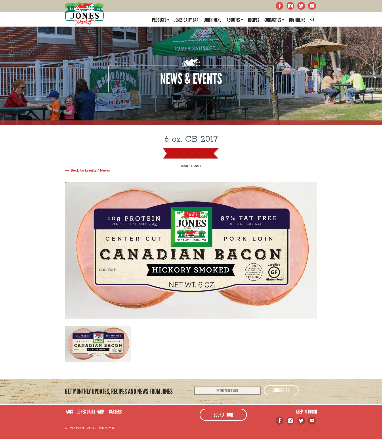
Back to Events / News (90, 170)
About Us (233, 20)
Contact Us (272, 20)
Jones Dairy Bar (186, 20)
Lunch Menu (212, 20)
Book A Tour (223, 415)
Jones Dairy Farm (91, 411)
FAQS (69, 411)
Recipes (253, 20)
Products (159, 20)
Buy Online (297, 20)
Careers (115, 411)
